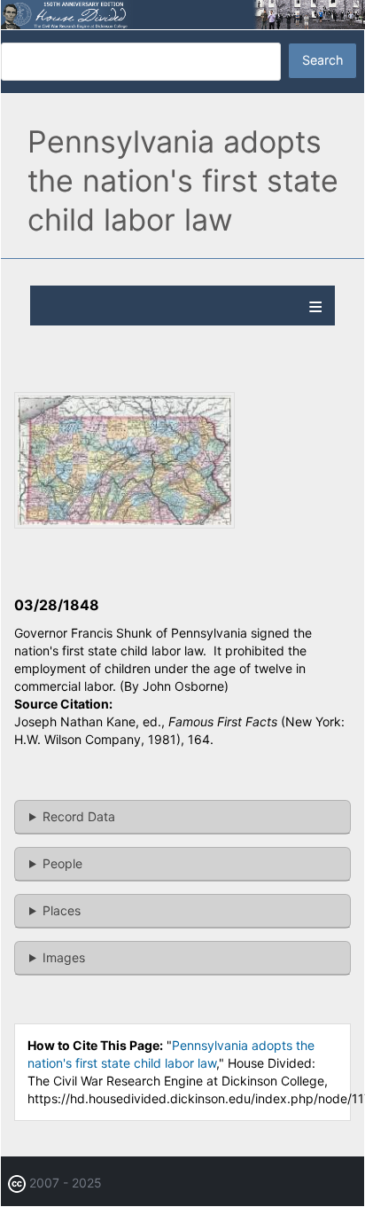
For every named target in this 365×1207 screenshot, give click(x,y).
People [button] (62, 863)
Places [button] (62, 910)
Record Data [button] (79, 816)
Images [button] (64, 957)
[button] (124, 523)
